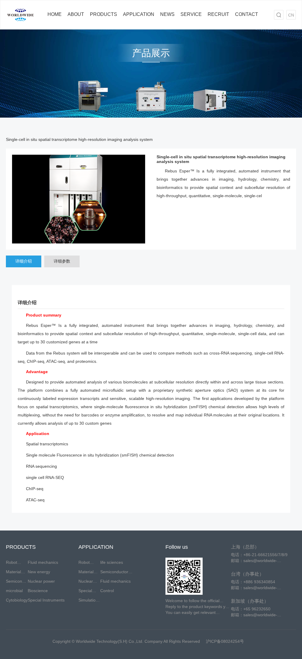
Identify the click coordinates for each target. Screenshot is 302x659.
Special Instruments (46, 600)
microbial (14, 590)
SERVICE (191, 14)
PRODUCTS (103, 14)
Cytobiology (17, 600)
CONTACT (246, 14)
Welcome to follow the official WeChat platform (192, 601)
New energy (39, 571)
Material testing (13, 572)
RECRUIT (218, 14)
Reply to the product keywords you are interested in (197, 606)
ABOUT (76, 14)
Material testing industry (85, 572)
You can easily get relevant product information (190, 612)
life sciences (111, 562)
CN (291, 15)
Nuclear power (41, 581)
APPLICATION (138, 14)
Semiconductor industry (17, 582)
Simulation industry (88, 601)
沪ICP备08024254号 (225, 641)
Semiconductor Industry (114, 572)
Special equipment (88, 591)
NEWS (167, 14)
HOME (54, 14)
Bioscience (38, 590)
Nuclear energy (85, 582)
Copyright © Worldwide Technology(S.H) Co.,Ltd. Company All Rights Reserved (126, 641)
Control (107, 590)
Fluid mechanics (43, 562)
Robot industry (13, 563)
